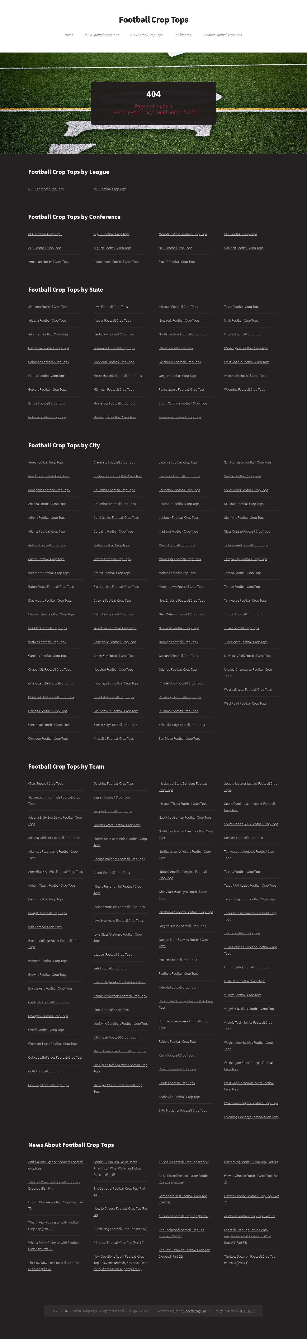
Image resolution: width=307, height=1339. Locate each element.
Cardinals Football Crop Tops (48, 1002)
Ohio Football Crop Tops (176, 348)
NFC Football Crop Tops (175, 247)
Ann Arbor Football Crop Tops (49, 476)
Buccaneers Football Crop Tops (50, 988)
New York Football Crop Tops (179, 320)
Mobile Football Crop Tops (177, 572)
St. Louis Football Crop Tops (244, 503)
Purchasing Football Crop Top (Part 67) (120, 1228)
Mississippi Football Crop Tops (115, 417)
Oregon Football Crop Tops (178, 375)
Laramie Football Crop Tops (178, 462)
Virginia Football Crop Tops (243, 334)
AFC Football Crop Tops (44, 247)
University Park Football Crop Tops (248, 655)
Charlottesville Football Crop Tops (52, 683)
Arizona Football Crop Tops (47, 320)
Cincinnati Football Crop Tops (49, 724)
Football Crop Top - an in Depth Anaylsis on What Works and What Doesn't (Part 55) (117, 1168)
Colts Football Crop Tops (45, 1071)
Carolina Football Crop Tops (47, 655)
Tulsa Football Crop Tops (241, 628)
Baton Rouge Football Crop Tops (51, 586)
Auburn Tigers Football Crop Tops (51, 885)
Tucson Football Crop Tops (243, 614)
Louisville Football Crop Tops (179, 503)
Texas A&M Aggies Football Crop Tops (250, 885)
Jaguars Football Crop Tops (113, 954)
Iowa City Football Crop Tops (114, 697)
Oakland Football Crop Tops (178, 655)
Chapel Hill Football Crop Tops (49, 669)
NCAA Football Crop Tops (102, 35)
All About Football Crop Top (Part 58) (184, 1216)
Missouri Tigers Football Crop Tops (183, 803)
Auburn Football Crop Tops (47, 545)
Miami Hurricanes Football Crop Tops (120, 1051)
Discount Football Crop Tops (222, 35)
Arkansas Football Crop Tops (48, 334)
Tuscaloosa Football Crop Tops (246, 641)
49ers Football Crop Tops (45, 783)
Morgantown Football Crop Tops (181, 586)
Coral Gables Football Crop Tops (116, 517)
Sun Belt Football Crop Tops (243, 247)
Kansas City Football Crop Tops (115, 724)
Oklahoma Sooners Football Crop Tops (186, 912)
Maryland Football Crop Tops (114, 361)
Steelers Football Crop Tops (243, 837)
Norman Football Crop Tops (178, 641)
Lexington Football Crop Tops (179, 490)
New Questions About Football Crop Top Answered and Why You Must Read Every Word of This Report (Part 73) (120, 1262)
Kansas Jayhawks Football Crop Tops (120, 982)
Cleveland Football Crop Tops (114, 462)
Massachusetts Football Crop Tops (118, 375)
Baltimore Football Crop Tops (49, 572)
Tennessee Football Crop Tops (180, 417)
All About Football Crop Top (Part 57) (249, 1216)
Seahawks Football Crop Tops (179, 1096)
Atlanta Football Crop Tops (47, 531)
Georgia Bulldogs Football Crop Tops (119, 858)
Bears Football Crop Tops (45, 899)
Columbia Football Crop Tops (114, 490)
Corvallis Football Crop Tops (113, 531)
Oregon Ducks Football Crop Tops (182, 925)
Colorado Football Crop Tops (48, 361)
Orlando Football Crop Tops (178, 669)
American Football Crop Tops (48, 261)
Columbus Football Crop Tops (115, 503)
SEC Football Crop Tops (240, 234)
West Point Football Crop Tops (245, 703)
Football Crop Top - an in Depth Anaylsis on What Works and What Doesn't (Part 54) (247, 1236)
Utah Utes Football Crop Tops (244, 981)
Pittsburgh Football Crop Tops (180, 697)
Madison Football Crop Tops (178, 531)
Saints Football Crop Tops (177, 1083)
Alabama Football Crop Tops (48, 306)
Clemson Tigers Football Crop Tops (52, 1043)
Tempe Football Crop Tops (242, 586)
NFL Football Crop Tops (146, 35)
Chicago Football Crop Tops (47, 711)
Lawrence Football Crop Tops (179, 476)
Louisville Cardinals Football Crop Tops (121, 1023)
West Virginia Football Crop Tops (246, 361)
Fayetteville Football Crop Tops (115, 628)
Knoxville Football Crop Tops (114, 738)
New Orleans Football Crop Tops (181, 614)
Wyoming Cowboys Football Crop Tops (251, 1116)
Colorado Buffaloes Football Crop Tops (55, 1057)
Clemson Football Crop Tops (48, 738)
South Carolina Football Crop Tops (183, 403)
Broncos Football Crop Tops (47, 960)
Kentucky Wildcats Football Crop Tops (120, 996)
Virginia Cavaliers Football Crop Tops (249, 1008)
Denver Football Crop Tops (112, 559)
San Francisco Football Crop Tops (247, 462)
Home (69, 35)
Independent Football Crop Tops (116, 261)
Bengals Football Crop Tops (47, 913)
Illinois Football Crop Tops (46, 403)
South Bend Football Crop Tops (246, 490)
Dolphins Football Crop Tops (114, 783)
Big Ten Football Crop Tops (112, 247)
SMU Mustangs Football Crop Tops (183, 1110)
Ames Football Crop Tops (45, 462)
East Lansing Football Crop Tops (116, 586)
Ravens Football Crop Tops (177, 1069)
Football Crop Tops (153, 19)
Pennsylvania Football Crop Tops (182, 389)
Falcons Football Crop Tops (113, 811)
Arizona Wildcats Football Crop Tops (53, 837)
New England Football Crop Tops (182, 600)
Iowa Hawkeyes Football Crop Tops (118, 920)
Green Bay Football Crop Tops (114, 655)
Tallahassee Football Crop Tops (246, 545)
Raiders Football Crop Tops (178, 1041)
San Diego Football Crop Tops (179, 738)
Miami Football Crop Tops (177, 545)
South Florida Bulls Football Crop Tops (251, 824)
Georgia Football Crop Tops (47, 389)
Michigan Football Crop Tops (114, 389)
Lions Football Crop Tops (111, 1009)
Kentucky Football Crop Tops (114, 334)
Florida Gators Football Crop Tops (117, 825)
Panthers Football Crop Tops (178, 973)
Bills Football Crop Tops (45, 926)
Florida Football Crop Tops (46, 375)
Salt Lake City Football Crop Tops (182, 724)
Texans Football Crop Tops (242, 871)
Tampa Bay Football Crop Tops (245, 559)
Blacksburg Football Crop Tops (49, 600)
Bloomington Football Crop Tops (51, 614)
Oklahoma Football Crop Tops (180, 361)
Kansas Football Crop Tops (112, 320)
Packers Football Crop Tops (178, 959)
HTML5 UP (247, 1310)
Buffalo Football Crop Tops (47, 641)
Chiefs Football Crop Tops (46, 1029)
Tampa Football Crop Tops (242, 572)
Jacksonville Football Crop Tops (116, 711)
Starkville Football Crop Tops (244, 517)
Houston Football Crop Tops (113, 669)
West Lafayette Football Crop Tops (248, 689)
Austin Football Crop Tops (46, 559)
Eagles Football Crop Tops (112, 797)
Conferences (182, 35)
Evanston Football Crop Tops (114, 614)
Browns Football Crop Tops (47, 974)
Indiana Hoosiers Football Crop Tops (119, 906)
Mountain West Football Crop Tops (183, 234)
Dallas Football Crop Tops (111, 545)
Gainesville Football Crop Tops (115, 641)
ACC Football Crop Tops (45, 234)
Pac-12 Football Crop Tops (177, 261)
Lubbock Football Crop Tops (179, 517)
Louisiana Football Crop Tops (114, 348)
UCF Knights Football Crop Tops (246, 967)
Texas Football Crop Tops (241, 306)
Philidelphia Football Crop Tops (181, 683)
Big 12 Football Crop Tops (111, 234)
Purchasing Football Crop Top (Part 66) (251, 1161)
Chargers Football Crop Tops (48, 1016)
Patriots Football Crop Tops (178, 987)
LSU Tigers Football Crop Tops (115, 1037)
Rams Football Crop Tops (176, 1055)
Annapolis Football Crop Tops (49, 490)
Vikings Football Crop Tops (242, 994)
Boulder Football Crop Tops (47, 628)
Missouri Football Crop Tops (178, 306)
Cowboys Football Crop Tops (48, 1085)
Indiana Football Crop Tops (47, 417)
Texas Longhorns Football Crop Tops (249, 899)
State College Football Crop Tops (247, 531)
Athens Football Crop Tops (46, 517)
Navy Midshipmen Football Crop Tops (185, 817)
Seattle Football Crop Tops (242, 476)
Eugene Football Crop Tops (113, 600)
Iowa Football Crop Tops (111, 306)
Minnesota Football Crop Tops (115, 403)
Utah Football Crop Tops (241, 320)
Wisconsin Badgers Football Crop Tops (251, 1103)
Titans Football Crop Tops (242, 933)
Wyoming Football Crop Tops (244, 389)
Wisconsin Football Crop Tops (245, 375)
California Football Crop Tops (48, 348)
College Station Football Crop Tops (118, 476)
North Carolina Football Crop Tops (183, 334)
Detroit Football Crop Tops (112, 572)
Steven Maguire (195, 1310)
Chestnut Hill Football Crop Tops (51, 697)
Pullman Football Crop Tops (178, 711)
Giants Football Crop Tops (112, 872)
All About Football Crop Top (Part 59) (184, 1161)
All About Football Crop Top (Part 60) (119, 1242)
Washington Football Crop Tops (246, 348)
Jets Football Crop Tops (110, 968)
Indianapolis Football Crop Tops (116, 683)
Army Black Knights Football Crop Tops (55, 871)
